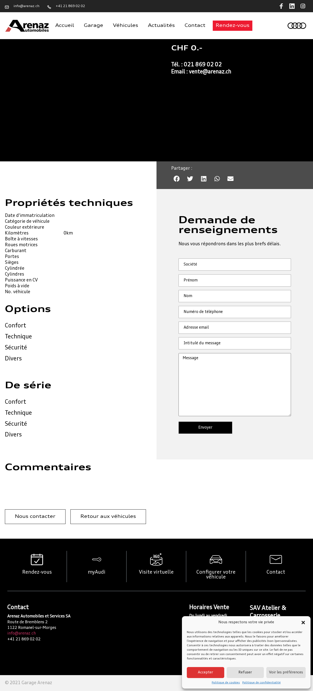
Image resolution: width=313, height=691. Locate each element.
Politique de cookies (226, 682)
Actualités (161, 25)
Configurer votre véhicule (215, 575)
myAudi (96, 572)
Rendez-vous (37, 572)
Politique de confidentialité (261, 682)
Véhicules (125, 25)
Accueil (64, 25)
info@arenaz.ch (21, 633)
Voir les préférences (286, 672)
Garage (93, 25)
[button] (303, 622)
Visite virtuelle (156, 572)
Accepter (205, 672)
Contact (195, 25)
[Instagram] (302, 6)
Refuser (245, 672)
